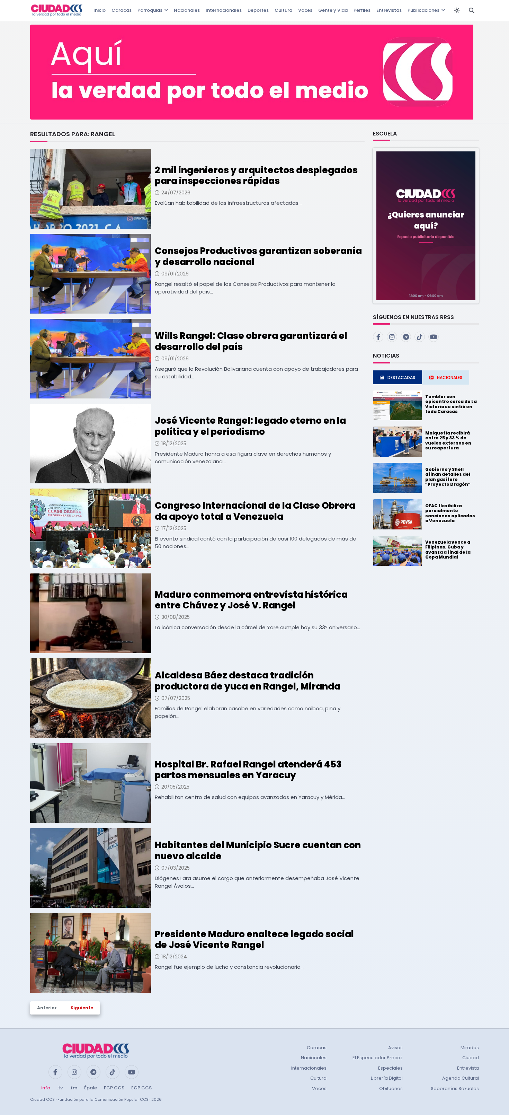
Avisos (395, 1047)
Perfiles (362, 10)
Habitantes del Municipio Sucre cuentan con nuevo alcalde (258, 850)
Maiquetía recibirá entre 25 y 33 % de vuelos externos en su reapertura (448, 440)
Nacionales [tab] (449, 377)
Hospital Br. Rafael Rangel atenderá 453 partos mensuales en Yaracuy (248, 769)
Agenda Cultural (460, 1078)
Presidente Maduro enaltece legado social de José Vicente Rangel (254, 939)
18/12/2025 (173, 443)
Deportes (258, 10)
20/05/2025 (175, 786)
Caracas (121, 10)
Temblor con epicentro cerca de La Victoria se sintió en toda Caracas (451, 404)
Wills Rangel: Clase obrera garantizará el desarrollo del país (251, 341)
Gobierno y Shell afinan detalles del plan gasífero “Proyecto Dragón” (448, 476)
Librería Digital (387, 1078)
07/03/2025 (175, 867)
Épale (90, 1088)
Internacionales (224, 10)
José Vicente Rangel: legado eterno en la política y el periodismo (250, 426)
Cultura (283, 10)
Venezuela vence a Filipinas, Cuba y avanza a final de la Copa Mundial (448, 549)
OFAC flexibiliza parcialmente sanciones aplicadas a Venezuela (450, 513)
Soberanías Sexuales (455, 1088)
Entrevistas (389, 10)
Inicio (99, 10)
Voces (305, 10)
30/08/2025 (175, 617)
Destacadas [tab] (401, 377)
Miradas (470, 1047)
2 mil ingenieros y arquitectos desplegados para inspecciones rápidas (256, 175)
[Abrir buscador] (471, 10)
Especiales (390, 1068)
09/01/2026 (175, 273)
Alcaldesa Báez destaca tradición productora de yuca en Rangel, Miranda (247, 680)
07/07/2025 (175, 698)
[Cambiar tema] (456, 10)
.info (45, 1088)
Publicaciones (423, 10)
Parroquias (149, 10)
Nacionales (187, 10)
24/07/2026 (175, 192)
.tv (60, 1088)
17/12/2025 (173, 528)
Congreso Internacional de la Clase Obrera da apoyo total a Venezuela (255, 511)
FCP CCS (114, 1088)
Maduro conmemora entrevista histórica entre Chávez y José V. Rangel (251, 600)
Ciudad (470, 1057)
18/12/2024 (174, 956)
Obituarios (391, 1088)
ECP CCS (141, 1088)
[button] (426, 225)
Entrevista (468, 1068)
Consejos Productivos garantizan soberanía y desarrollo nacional (258, 256)
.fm (73, 1088)
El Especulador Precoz (377, 1057)
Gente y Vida (333, 10)
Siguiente (82, 1008)
